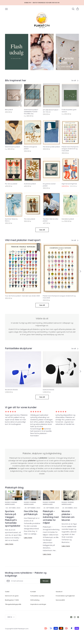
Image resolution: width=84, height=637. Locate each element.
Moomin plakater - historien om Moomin (68, 516)
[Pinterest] (77, 617)
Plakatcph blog (14, 487)
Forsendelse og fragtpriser (65, 596)
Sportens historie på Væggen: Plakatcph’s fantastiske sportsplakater (12, 518)
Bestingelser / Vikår (12, 600)
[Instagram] (74, 617)
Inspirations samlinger (38, 604)
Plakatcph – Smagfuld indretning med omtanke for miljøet (51, 517)
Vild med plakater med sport (22, 240)
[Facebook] (70, 617)
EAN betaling (34, 600)
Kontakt (33, 592)
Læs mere (9, 544)
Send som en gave (11, 596)
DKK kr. (10, 617)
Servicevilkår (60, 600)
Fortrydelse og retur (37, 596)
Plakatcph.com (23, 629)
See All (42, 230)
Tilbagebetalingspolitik (13, 604)
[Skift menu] (6, 8)
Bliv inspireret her (15, 80)
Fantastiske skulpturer (18, 348)
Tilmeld (45, 581)
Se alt (74, 80)
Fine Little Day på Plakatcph (31, 513)
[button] (3, 271)
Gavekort (59, 592)
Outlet (7, 592)
